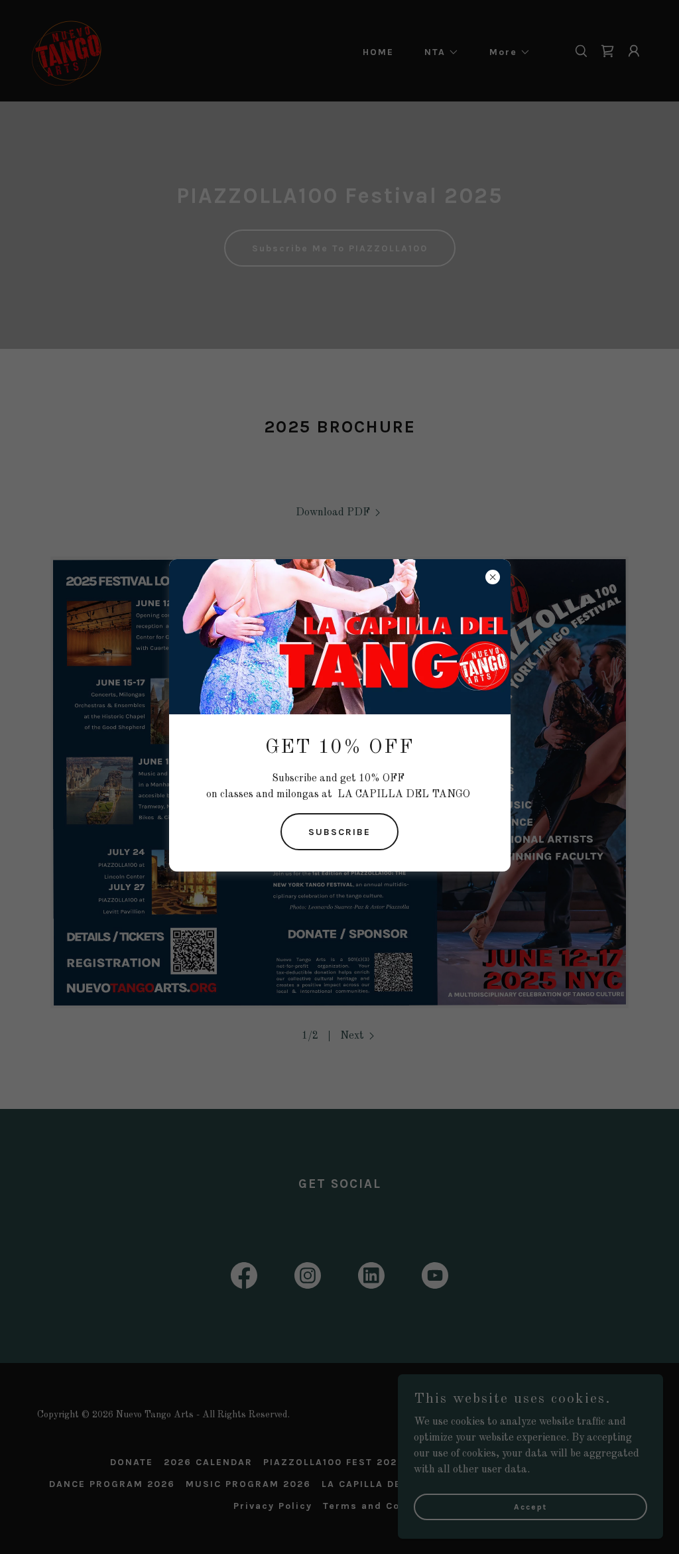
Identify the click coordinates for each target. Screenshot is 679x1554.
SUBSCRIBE (339, 832)
